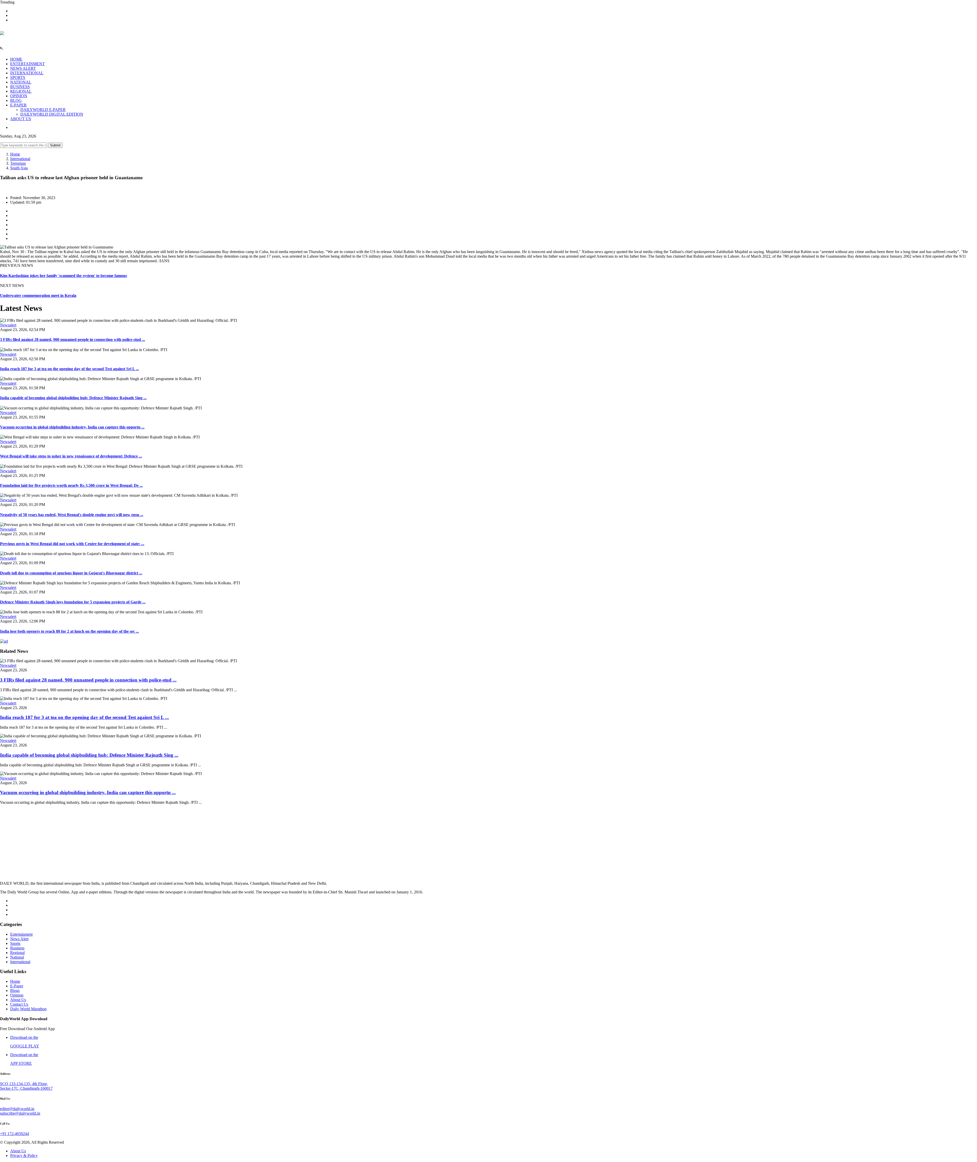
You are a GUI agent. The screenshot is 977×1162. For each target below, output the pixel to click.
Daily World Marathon (28, 1009)
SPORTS (17, 77)
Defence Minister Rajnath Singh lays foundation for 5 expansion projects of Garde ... (73, 602)
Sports (15, 943)
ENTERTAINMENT (27, 64)
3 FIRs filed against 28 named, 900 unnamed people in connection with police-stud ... (72, 339)
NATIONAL (20, 82)
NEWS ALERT (23, 68)
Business (17, 948)
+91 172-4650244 (14, 1133)
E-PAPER (18, 105)
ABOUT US (20, 119)
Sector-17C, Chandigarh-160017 (26, 1088)
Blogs (15, 990)
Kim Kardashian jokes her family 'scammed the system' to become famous (63, 275)
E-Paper (16, 986)
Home (15, 154)
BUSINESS (20, 87)
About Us (18, 1000)
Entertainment (21, 934)
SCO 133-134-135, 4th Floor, (24, 1084)
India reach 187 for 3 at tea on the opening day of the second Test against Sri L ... (69, 369)
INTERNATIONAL (27, 73)
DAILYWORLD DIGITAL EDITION (51, 114)
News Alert (19, 939)
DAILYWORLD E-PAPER (43, 109)
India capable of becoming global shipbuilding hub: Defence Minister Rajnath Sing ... (73, 398)
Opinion (16, 995)
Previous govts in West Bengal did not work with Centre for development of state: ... (72, 544)
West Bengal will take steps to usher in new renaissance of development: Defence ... (71, 456)
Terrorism (18, 163)
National (17, 957)
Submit (55, 145)
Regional (17, 952)
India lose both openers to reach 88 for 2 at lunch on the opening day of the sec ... (69, 631)
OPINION (18, 96)
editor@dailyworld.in (17, 1108)
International (20, 159)
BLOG (16, 100)
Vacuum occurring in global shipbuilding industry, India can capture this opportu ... (72, 427)
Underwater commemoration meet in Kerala (38, 295)
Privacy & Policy (24, 1155)
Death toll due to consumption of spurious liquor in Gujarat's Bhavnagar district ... (71, 573)
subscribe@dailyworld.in (20, 1113)
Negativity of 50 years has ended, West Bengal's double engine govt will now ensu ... (71, 515)
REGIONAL (21, 91)
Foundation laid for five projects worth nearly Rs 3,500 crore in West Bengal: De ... (71, 485)
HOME (16, 59)
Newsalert (8, 325)
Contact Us (19, 1004)
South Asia (19, 168)
